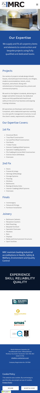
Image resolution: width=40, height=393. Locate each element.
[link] (13, 4)
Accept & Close (29, 388)
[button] (37, 4)
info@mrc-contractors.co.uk (20, 358)
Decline (10, 388)
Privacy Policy (7, 382)
